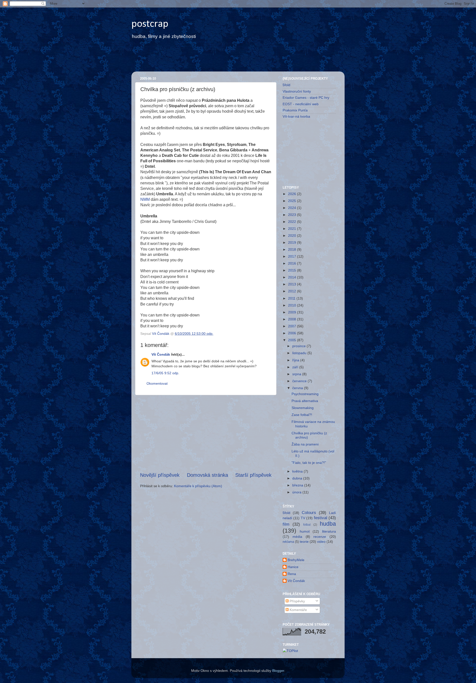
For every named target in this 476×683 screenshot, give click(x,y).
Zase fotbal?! (302, 415)
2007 (292, 326)
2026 (292, 194)
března (298, 485)
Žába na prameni (305, 444)
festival (320, 517)
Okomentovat (157, 383)
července (300, 381)
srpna (297, 374)
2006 (292, 333)
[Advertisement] (226, 59)
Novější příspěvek (159, 475)
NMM (145, 199)
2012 (292, 291)
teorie (304, 542)
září (295, 367)
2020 (292, 236)
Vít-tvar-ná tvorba (296, 116)
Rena (292, 574)
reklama (288, 542)
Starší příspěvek (253, 475)
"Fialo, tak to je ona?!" (309, 463)
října (296, 360)
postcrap (149, 24)
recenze (319, 537)
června (298, 388)
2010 (292, 305)
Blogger (278, 671)
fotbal (307, 524)
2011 (292, 298)
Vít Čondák (160, 354)
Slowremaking (303, 408)
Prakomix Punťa (295, 110)
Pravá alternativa (305, 401)
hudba (328, 523)
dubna (297, 478)
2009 (292, 312)
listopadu (299, 353)
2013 (292, 284)
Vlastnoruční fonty (297, 91)
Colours (309, 512)
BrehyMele (296, 560)
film (286, 524)
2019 (292, 242)
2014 (292, 277)
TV (303, 518)
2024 (292, 208)
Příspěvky (297, 601)
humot (305, 531)
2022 (292, 222)
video (321, 542)
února (297, 492)
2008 (292, 319)
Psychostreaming (305, 394)
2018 (292, 249)
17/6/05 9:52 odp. (165, 373)
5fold (286, 85)
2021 (292, 229)
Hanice (293, 567)
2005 (292, 340)
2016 (292, 263)
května (298, 471)
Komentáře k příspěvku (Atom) (198, 486)
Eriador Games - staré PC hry (306, 98)
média (297, 537)
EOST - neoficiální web (301, 104)
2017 (292, 256)
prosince (299, 346)
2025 (292, 201)
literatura (329, 531)
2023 (292, 215)
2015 (292, 270)
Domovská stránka (207, 475)
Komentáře (298, 610)
